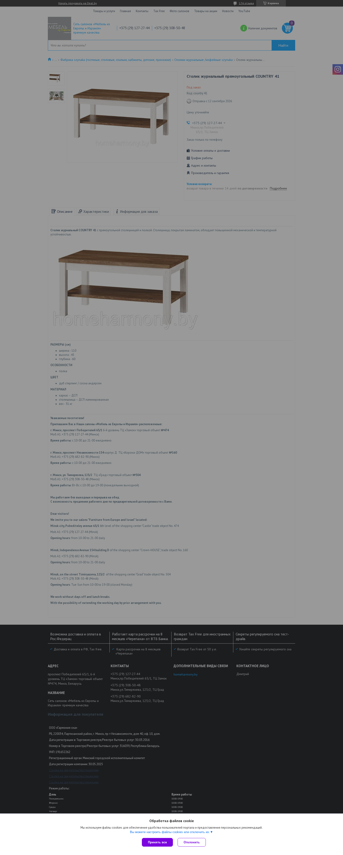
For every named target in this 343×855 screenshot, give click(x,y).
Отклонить (192, 842)
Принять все (157, 842)
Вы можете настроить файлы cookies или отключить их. (170, 832)
